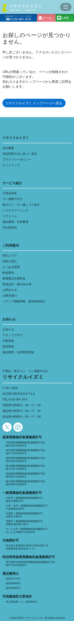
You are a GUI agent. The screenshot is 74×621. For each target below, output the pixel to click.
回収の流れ (9, 261)
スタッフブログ (12, 335)
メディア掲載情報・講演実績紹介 (24, 301)
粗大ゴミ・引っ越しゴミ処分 (21, 204)
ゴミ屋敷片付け (12, 199)
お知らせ (8, 329)
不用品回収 (9, 193)
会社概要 (8, 148)
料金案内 (8, 272)
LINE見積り (9, 295)
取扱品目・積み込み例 (16, 284)
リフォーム (9, 216)
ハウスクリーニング (15, 210)
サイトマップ (11, 165)
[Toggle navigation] (66, 7)
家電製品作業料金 (13, 278)
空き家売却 (9, 227)
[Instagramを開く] (18, 427)
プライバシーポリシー (16, 159)
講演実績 (8, 346)
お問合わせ (9, 290)
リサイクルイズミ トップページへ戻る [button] (34, 103)
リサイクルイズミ (25, 6)
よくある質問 (11, 267)
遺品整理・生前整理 (15, 222)
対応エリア (9, 255)
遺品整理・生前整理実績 (18, 352)
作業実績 (8, 341)
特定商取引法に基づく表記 (19, 153)
